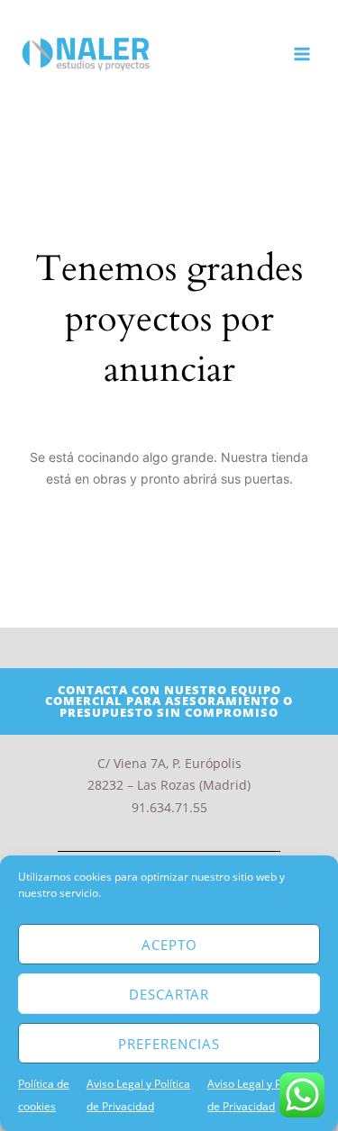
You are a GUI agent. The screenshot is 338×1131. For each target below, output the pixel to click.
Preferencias (169, 1044)
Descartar (169, 994)
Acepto (169, 945)
